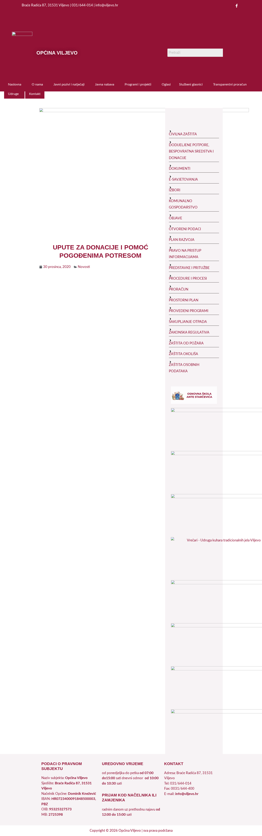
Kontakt (35, 94)
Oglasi (166, 84)
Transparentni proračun (230, 84)
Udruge (13, 94)
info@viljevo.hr (186, 794)
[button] (15, 84)
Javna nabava (104, 84)
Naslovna (14, 84)
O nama (37, 84)
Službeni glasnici (191, 84)
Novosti (84, 267)
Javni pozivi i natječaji (69, 84)
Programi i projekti (138, 84)
